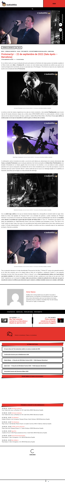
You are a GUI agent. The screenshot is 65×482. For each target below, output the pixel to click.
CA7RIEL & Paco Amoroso (18, 427)
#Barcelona (19, 312)
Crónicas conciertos (8, 47)
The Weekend (14, 417)
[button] (60, 25)
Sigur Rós (13, 431)
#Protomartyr (38, 312)
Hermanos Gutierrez (16, 408)
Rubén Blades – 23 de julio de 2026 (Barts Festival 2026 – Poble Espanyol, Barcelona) (25, 360)
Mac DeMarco (14, 440)
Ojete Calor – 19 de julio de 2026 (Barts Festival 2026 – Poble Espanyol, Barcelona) (25, 366)
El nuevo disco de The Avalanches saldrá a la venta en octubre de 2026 (22, 349)
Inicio (2, 51)
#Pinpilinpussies (28, 312)
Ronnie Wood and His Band (18, 436)
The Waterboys (15, 422)
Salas (19, 47)
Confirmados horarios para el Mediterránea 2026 (16, 354)
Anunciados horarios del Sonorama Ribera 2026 (16, 371)
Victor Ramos (30, 292)
